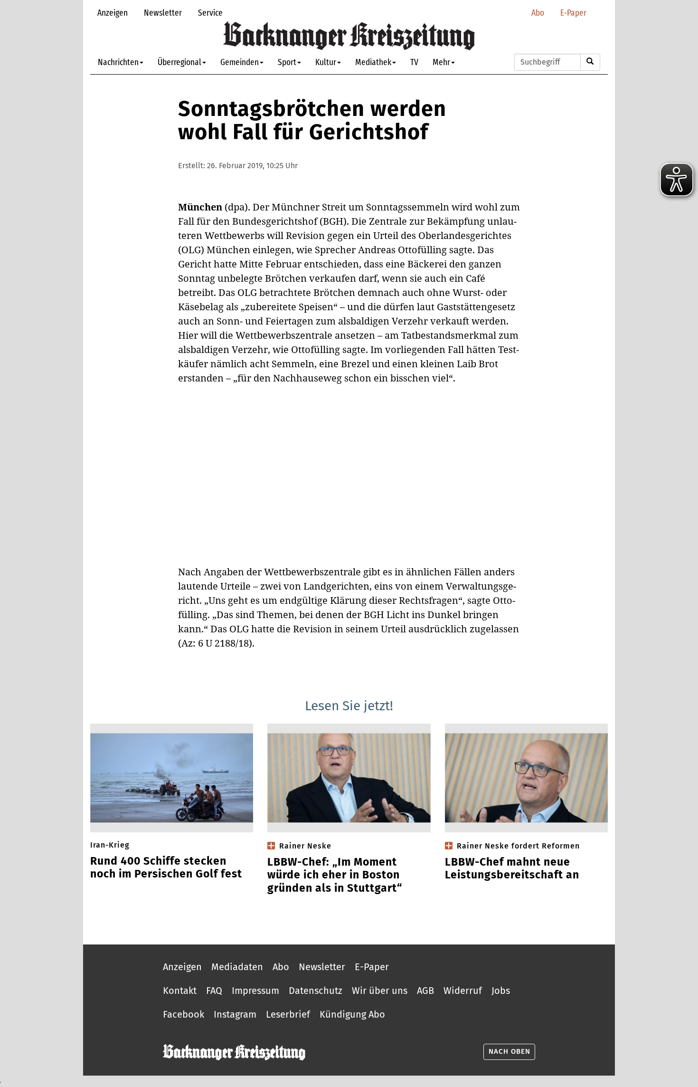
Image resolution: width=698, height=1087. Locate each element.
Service (210, 12)
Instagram (235, 1014)
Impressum (255, 990)
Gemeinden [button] (239, 62)
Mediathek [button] (373, 62)
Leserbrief (288, 1014)
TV (414, 62)
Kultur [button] (325, 62)
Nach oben (509, 1051)
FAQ (214, 990)
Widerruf (462, 990)
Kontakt (180, 990)
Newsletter (163, 12)
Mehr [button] (441, 62)
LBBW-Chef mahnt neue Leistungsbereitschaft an (512, 869)
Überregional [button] (179, 62)
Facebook (183, 1014)
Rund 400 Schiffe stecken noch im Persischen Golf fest (166, 868)
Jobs (500, 990)
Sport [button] (287, 62)
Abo (537, 12)
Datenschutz (315, 990)
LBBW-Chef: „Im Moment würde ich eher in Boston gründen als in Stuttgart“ (334, 875)
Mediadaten (237, 967)
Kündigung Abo (352, 1014)
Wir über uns (379, 990)
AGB (425, 990)
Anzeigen (112, 12)
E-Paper (573, 12)
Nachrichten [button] (118, 62)
